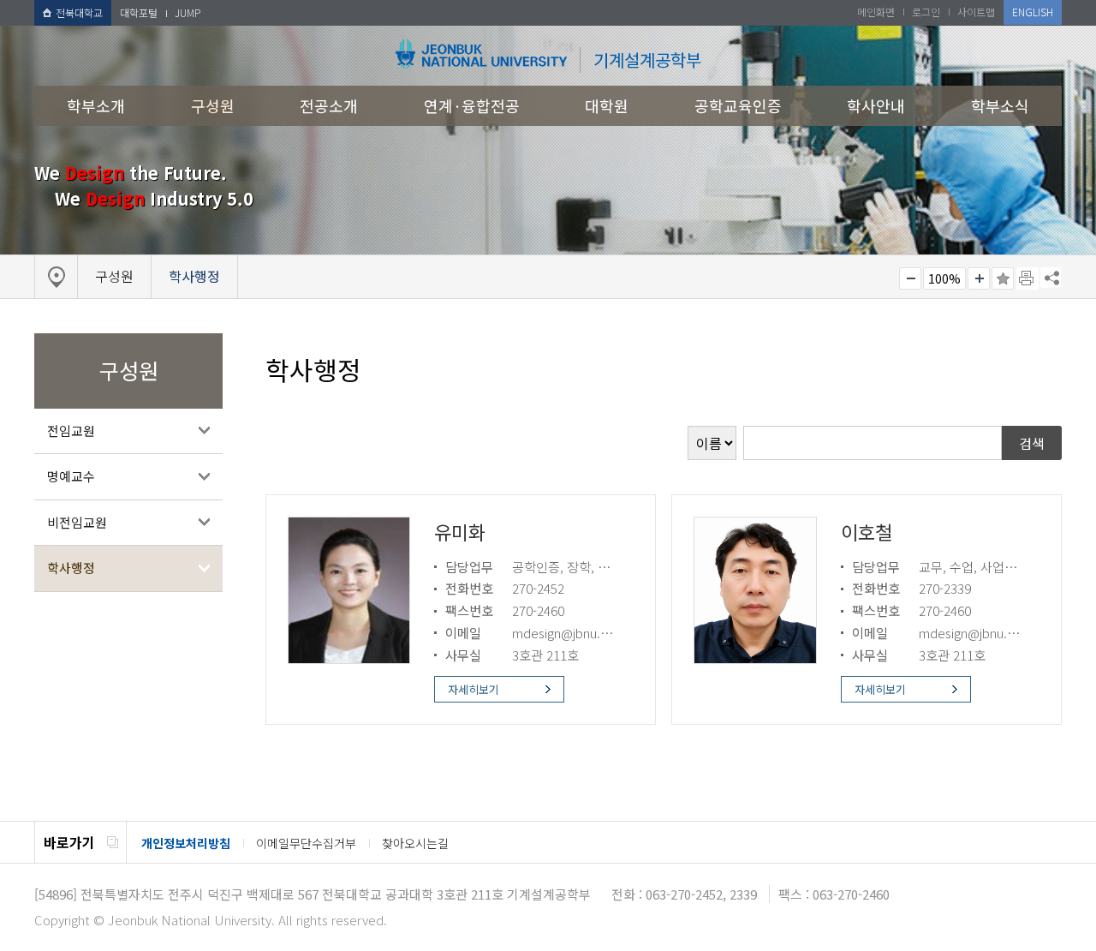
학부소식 (1000, 105)
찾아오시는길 (415, 843)
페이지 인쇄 (1027, 278)
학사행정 (71, 568)
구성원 (213, 105)
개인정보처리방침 (185, 843)
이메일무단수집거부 (306, 843)
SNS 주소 (1050, 277)
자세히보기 (473, 689)
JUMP (187, 12)
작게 (910, 278)
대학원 (606, 105)
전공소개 (329, 105)
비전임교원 (77, 522)
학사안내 (876, 105)
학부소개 (96, 105)
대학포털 (139, 12)
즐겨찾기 (1003, 278)
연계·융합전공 (472, 105)
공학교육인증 (738, 105)
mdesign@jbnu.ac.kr (570, 632)
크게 (979, 278)
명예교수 (71, 476)
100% (944, 278)
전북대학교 (79, 12)
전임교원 (71, 431)
